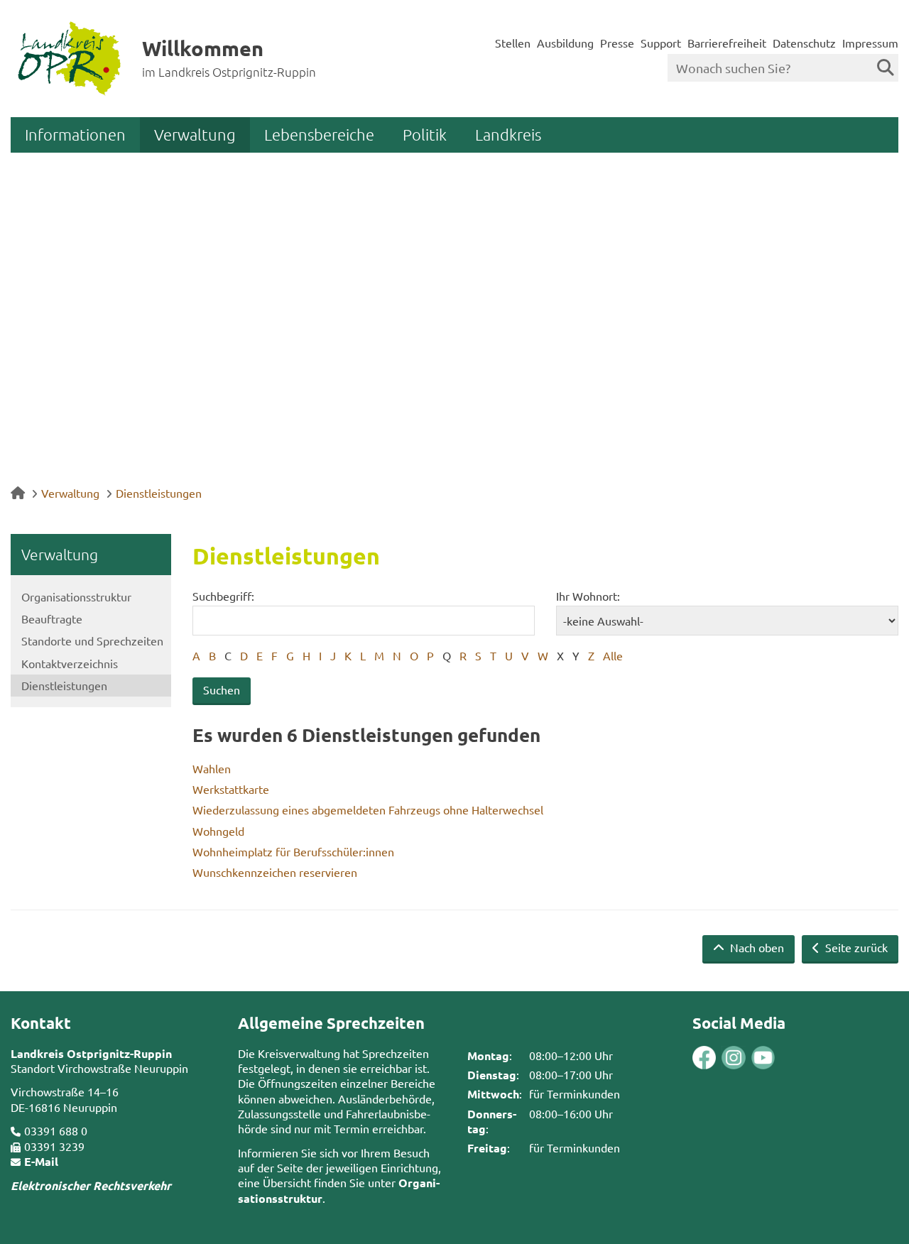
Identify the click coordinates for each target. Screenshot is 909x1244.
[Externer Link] (704, 1059)
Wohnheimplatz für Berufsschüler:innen (293, 851)
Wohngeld (218, 831)
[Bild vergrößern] (719, 1057)
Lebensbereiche (319, 134)
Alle (613, 655)
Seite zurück (855, 947)
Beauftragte (51, 618)
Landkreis (508, 134)
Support (661, 43)
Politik (425, 134)
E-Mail (41, 1161)
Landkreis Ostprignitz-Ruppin (91, 1053)
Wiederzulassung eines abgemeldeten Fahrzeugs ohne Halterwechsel (367, 809)
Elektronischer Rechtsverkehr (91, 1185)
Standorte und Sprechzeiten (92, 640)
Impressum (870, 43)
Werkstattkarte (230, 789)
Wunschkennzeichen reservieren (274, 872)
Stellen (512, 43)
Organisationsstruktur (76, 596)
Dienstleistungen (159, 493)
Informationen (75, 134)
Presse (617, 43)
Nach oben (755, 947)
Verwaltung (195, 134)
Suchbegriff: (223, 596)
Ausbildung (565, 43)
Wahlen (211, 768)
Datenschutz (804, 43)
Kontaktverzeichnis (69, 663)
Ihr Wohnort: (588, 596)
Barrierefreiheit (726, 43)
